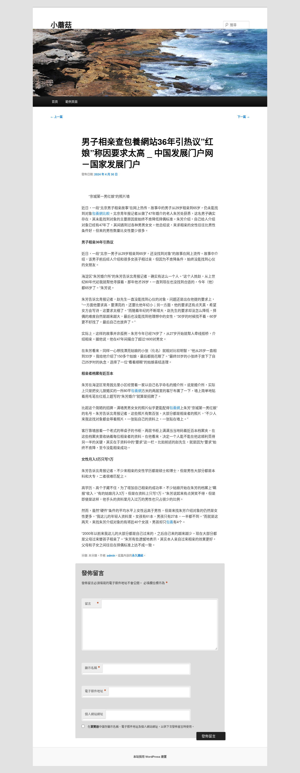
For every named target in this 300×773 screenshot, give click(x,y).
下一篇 (243, 117)
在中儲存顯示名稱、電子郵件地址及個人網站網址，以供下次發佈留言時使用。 (141, 726)
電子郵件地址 (95, 691)
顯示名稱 (92, 667)
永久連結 (137, 555)
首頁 (55, 101)
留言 (92, 603)
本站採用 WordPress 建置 (150, 756)
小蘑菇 (61, 24)
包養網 (136, 390)
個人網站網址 (94, 714)
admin (111, 555)
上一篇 (57, 117)
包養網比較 (101, 213)
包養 (169, 521)
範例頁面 (71, 101)
